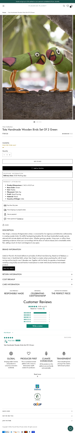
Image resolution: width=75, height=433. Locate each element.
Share (7, 225)
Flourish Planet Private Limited (19, 427)
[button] (27, 312)
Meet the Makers (8, 268)
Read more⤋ (37, 375)
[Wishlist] (68, 6)
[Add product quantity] (9, 155)
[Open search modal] (64, 6)
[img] (8, 338)
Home (4, 12)
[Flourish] (37, 5)
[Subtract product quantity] (4, 155)
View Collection (7, 127)
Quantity (5, 151)
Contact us (20, 219)
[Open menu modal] (3, 6)
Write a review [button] (38, 326)
